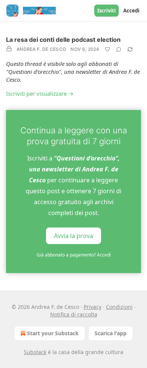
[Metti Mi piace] (107, 49)
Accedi (131, 10)
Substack (35, 352)
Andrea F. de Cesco (41, 49)
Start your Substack (53, 333)
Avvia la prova (73, 236)
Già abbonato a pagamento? (74, 255)
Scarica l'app (111, 333)
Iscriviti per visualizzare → (40, 93)
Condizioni (119, 306)
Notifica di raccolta (73, 314)
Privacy (92, 306)
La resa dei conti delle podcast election (63, 39)
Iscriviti (106, 10)
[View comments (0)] (119, 49)
